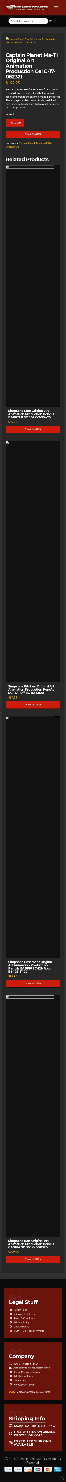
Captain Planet (27, 142)
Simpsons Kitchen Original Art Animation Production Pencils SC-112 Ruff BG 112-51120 (31, 689)
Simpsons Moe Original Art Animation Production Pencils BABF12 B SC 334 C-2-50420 (31, 414)
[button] (56, 7)
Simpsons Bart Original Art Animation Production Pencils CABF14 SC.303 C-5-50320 (31, 1244)
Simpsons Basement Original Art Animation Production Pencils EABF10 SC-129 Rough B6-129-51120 (30, 967)
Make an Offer (33, 133)
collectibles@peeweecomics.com (34, 1367)
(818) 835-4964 (29, 1363)
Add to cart (15, 122)
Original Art (12, 146)
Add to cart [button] (34, 401)
